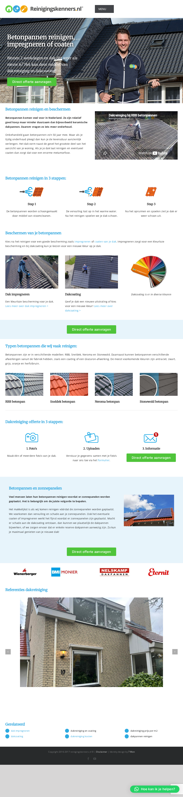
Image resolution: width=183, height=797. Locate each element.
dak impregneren (20, 730)
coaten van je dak (105, 241)
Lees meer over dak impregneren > (26, 306)
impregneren (83, 241)
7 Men (131, 751)
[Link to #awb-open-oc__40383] (120, 9)
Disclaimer (101, 751)
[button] (154, 789)
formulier (104, 460)
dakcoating (17, 736)
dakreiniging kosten (81, 736)
